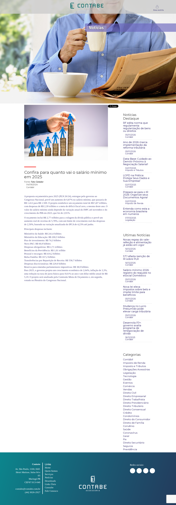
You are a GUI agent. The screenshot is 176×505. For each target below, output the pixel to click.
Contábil (128, 359)
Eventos (128, 382)
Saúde (127, 429)
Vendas (127, 389)
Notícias (49, 477)
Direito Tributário (133, 406)
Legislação (129, 373)
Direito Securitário (133, 442)
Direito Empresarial (134, 396)
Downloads (50, 481)
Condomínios (131, 416)
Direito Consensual (134, 409)
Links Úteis (50, 484)
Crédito (127, 412)
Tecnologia (129, 376)
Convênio (128, 426)
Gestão (127, 379)
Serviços (49, 474)
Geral (126, 436)
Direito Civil (129, 392)
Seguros (128, 446)
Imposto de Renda (134, 363)
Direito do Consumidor (136, 419)
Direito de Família (133, 422)
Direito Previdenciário (136, 402)
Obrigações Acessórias (136, 369)
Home (48, 467)
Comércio (129, 386)
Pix (125, 439)
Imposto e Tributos (134, 366)
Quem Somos (51, 471)
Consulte (49, 487)
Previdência (130, 449)
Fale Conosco (51, 491)
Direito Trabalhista (134, 399)
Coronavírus (130, 432)
